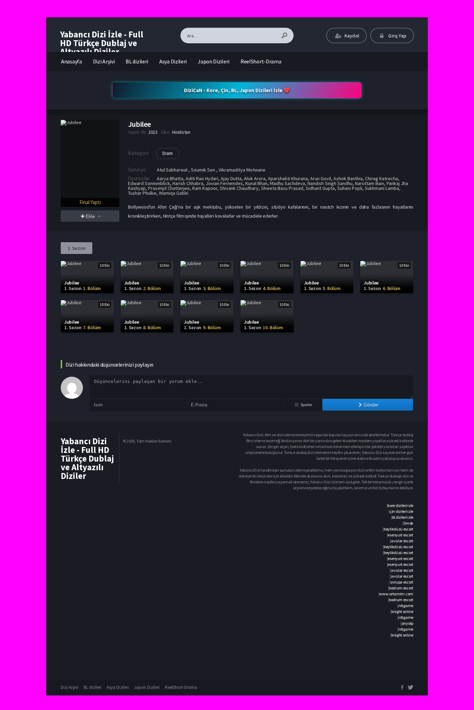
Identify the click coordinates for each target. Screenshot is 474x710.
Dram (167, 153)
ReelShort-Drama (260, 61)
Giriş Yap (396, 36)
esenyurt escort (400, 534)
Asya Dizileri (173, 61)
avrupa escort (401, 582)
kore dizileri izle (400, 505)
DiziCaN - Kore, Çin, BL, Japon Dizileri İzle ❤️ (237, 90)
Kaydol (351, 36)
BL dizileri (137, 61)
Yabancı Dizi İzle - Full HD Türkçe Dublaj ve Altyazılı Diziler (101, 43)
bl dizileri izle (402, 517)
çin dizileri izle (401, 511)
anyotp (407, 623)
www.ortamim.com (396, 593)
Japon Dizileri (213, 61)
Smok (408, 523)
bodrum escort (401, 587)
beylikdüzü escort (398, 529)
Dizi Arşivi (104, 61)
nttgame (405, 605)
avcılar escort (402, 540)
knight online (402, 611)
